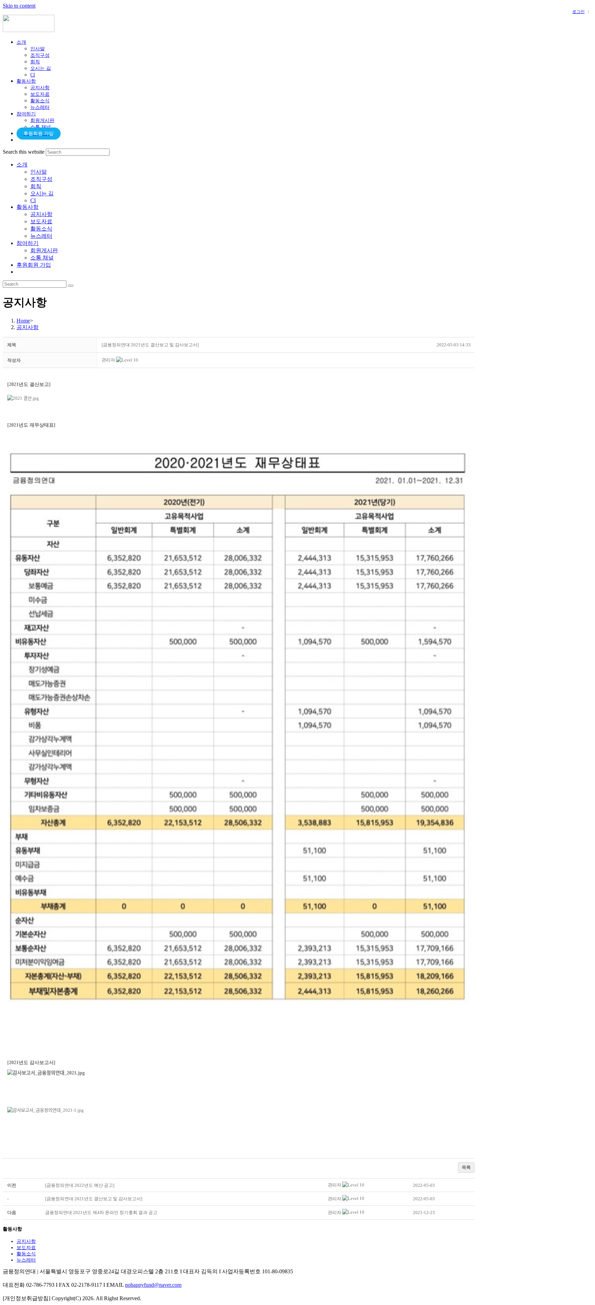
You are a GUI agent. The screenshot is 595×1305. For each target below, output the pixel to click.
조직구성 (41, 179)
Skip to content (19, 6)
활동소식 (41, 229)
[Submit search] (70, 286)
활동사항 (28, 207)
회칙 (35, 186)
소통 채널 (42, 258)
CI (33, 200)
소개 (22, 164)
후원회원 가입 (34, 265)
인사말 (38, 172)
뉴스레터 (41, 236)
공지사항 (41, 214)
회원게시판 (44, 250)
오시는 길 (42, 193)
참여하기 (28, 243)
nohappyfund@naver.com (153, 1285)
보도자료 (41, 221)
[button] (108, 360)
